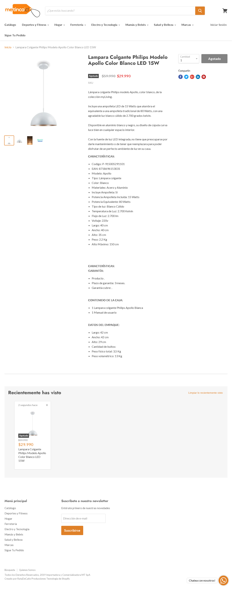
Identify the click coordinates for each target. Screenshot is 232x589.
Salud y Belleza (164, 24)
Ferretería (77, 24)
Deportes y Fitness (34, 24)
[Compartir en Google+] (192, 77)
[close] (47, 405)
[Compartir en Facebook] (180, 77)
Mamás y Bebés (135, 24)
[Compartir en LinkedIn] (198, 77)
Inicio (8, 47)
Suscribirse (72, 530)
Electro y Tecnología (104, 24)
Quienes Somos (27, 569)
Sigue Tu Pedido (15, 35)
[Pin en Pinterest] (204, 77)
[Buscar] (200, 11)
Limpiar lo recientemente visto (205, 392)
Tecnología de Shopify (58, 578)
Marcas (186, 24)
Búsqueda (10, 569)
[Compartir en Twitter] (186, 77)
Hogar (58, 24)
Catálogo (10, 24)
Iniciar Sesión (218, 24)
